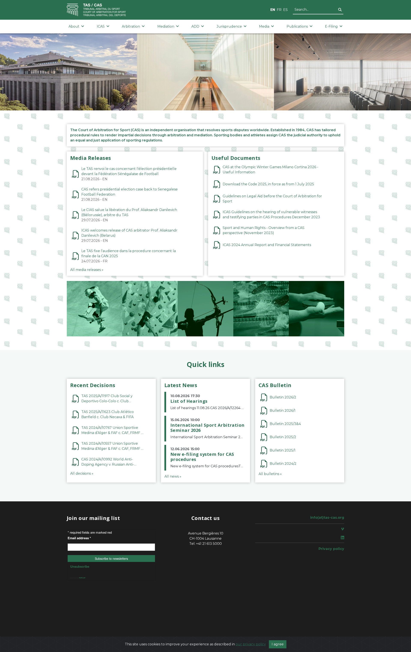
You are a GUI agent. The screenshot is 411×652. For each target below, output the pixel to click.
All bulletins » (270, 474)
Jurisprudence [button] (229, 26)
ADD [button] (195, 26)
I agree (278, 644)
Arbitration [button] (131, 26)
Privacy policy (331, 549)
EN (272, 10)
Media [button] (264, 26)
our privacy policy (251, 644)
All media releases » (86, 270)
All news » (172, 476)
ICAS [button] (101, 26)
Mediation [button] (165, 26)
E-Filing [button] (331, 26)
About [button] (73, 26)
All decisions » (81, 473)
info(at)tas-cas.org (327, 517)
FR (279, 10)
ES (285, 10)
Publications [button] (297, 26)
